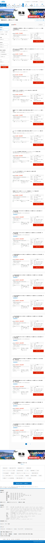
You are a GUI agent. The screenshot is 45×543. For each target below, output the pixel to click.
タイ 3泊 (26, 470)
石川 (17, 495)
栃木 (13, 494)
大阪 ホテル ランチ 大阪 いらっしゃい (23, 473)
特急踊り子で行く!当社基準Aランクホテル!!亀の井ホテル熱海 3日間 (25, 90)
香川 (13, 498)
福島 (21, 493)
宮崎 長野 (12, 473)
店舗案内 (36, 1)
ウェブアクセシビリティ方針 (35, 539)
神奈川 (24, 494)
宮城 (15, 493)
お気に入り (42, 1)
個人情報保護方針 (17, 539)
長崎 (15, 499)
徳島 (11, 498)
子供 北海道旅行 (6, 473)
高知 (17, 498)
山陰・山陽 (7, 497)
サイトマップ (42, 539)
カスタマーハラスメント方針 (25, 539)
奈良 (17, 496)
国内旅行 (6, 7)
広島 (17, 497)
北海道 (7, 492)
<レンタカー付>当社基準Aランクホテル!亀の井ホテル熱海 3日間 (24, 171)
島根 (13, 497)
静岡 (12, 7)
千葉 (21, 494)
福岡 (11, 499)
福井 (19, 495)
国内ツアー (2, 492)
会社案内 (4, 539)
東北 (6, 493)
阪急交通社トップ (2, 7)
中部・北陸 (9, 7)
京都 (13, 496)
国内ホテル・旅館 (22, 502)
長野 (21, 495)
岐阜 (24, 495)
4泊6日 (40, 475)
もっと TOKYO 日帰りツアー (8, 475)
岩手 (13, 493)
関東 (6, 494)
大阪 (15, 496)
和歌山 (22, 496)
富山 (15, 495)
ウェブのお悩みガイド (28, 1)
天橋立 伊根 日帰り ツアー (20, 478)
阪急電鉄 (27, 475)
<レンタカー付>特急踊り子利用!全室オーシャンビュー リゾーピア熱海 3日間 (26, 151)
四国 (6, 498)
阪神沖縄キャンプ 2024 (35, 470)
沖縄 (6, 500)
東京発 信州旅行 (34, 475)
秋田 (17, 493)
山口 (19, 497)
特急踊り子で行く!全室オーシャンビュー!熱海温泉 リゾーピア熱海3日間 (26, 191)
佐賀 (13, 499)
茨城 (11, 494)
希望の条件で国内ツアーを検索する (22, 483)
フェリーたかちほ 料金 (19, 475)
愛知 (28, 495)
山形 (19, 493)
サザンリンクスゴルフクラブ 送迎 (9, 470)
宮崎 (21, 499)
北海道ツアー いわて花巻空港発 (8, 478)
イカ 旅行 (29, 478)
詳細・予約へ (38, 41)
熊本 (17, 499)
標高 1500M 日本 (35, 473)
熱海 (14, 7)
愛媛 (15, 498)
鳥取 (11, 497)
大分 (19, 499)
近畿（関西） (8, 496)
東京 (19, 494)
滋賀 (11, 496)
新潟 (13, 495)
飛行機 (2, 34)
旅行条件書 (12, 539)
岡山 (15, 497)
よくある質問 (33, 1)
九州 (6, 499)
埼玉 (17, 494)
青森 (11, 493)
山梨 (11, 495)
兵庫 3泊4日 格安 (20, 470)
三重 (30, 495)
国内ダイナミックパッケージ (12, 502)
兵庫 (19, 496)
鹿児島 (24, 499)
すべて (2, 29)
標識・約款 (8, 539)
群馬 (15, 494)
